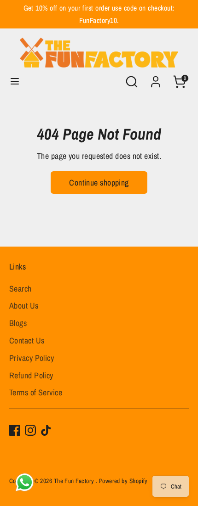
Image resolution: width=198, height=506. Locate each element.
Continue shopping (99, 182)
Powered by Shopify (123, 481)
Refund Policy (31, 375)
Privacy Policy (31, 358)
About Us (24, 305)
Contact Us (27, 340)
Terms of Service (35, 392)
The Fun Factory (75, 481)
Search (20, 288)
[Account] (155, 78)
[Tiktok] (46, 430)
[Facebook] (14, 430)
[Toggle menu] (15, 81)
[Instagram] (30, 430)
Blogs (18, 323)
